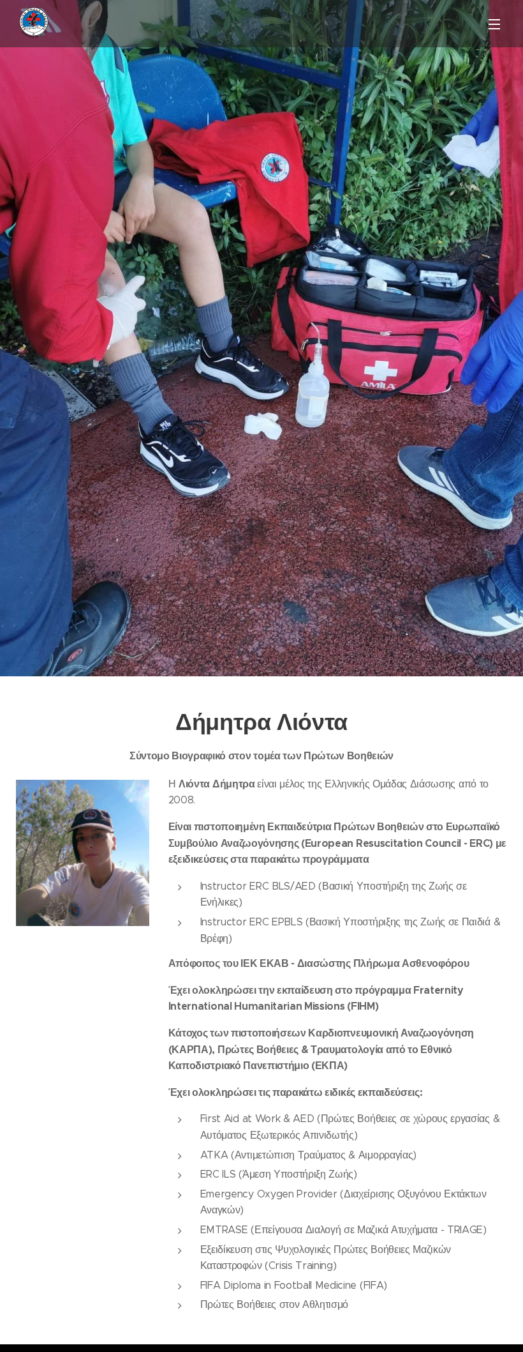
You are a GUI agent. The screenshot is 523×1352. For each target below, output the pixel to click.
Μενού (494, 23)
